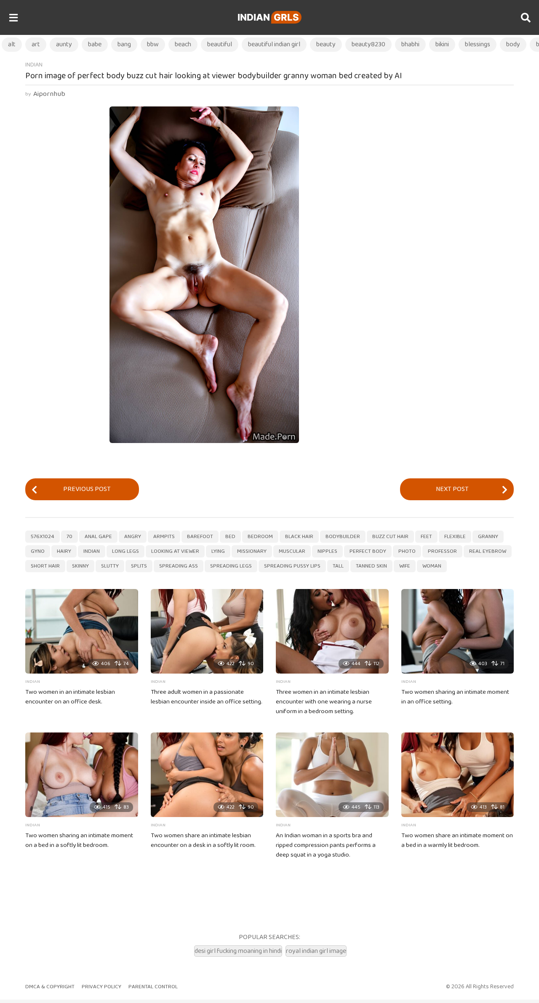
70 (69, 536)
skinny (80, 566)
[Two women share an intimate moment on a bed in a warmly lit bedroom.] (457, 774)
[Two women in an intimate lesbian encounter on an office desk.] (81, 631)
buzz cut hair (390, 536)
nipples (327, 551)
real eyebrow (487, 551)
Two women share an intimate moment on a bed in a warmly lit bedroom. (457, 840)
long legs (125, 551)
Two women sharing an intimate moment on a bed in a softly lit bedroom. (79, 840)
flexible (455, 536)
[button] (13, 17)
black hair (299, 536)
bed (230, 536)
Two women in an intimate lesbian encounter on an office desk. (70, 697)
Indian (268, 17)
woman (431, 566)
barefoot (200, 536)
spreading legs (231, 566)
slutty (110, 566)
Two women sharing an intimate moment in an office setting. (455, 697)
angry (132, 536)
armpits (164, 536)
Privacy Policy (101, 986)
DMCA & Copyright (50, 986)
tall (338, 566)
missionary (252, 551)
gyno (38, 551)
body (513, 44)
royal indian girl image (316, 951)
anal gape (98, 536)
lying (218, 551)
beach (183, 44)
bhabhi (410, 44)
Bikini (442, 44)
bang (124, 44)
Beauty (326, 44)
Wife (404, 566)
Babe (94, 44)
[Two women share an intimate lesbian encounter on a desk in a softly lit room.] (207, 774)
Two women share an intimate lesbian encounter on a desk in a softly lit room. (203, 840)
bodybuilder (343, 536)
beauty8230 (368, 44)
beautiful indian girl (274, 44)
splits (139, 566)
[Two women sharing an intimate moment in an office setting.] (457, 631)
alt (12, 44)
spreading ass (178, 566)
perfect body (368, 551)
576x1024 (42, 536)
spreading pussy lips (292, 566)
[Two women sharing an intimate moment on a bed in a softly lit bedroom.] (81, 774)
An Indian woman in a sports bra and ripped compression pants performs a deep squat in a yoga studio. (326, 845)
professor (442, 551)
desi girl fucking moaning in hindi (238, 951)
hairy (64, 551)
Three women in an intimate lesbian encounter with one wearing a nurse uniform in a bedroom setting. (324, 701)
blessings (477, 44)
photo (407, 551)
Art (36, 44)
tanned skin (371, 566)
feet (426, 536)
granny (488, 536)
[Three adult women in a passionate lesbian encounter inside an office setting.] (207, 631)
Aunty (64, 44)
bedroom (260, 536)
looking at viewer (175, 551)
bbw (153, 44)
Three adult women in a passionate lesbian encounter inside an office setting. (206, 697)
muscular (292, 551)
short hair (45, 566)
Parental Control (153, 986)
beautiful (219, 44)
